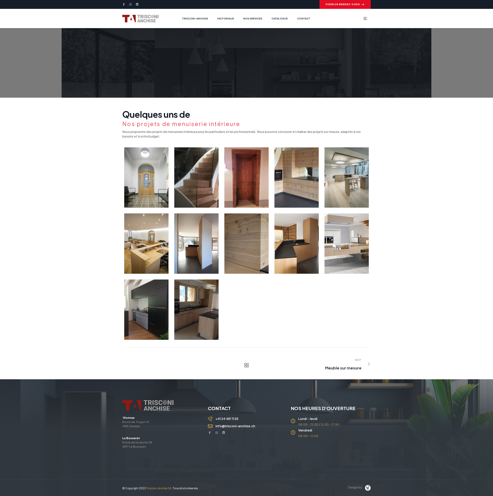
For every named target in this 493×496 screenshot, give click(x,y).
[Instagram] (130, 4)
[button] (345, 4)
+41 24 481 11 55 (226, 419)
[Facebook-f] (123, 4)
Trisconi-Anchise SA (158, 488)
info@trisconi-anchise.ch (235, 426)
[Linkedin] (137, 4)
